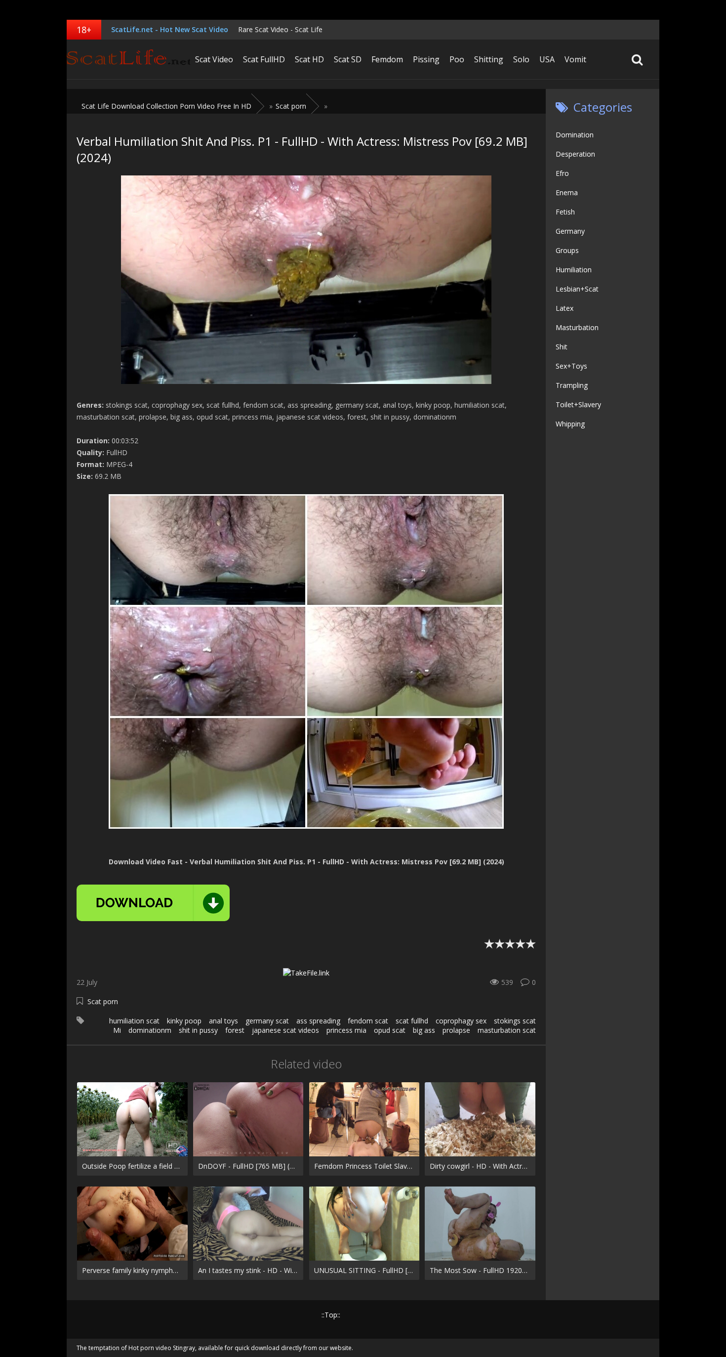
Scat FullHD (264, 59)
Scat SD (348, 59)
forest (234, 1030)
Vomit (575, 59)
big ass (424, 1030)
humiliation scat (134, 1020)
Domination (575, 134)
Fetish (565, 211)
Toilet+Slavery (578, 404)
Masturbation (577, 327)
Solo (521, 59)
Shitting (488, 59)
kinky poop (184, 1020)
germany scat (267, 1020)
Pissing (426, 59)
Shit (561, 346)
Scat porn (102, 1001)
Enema (567, 192)
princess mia (346, 1030)
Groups (567, 250)
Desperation (575, 154)
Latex (564, 308)
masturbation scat (507, 1030)
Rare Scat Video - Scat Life (280, 29)
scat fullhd (412, 1020)
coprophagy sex (461, 1020)
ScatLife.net (128, 59)
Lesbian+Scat (577, 289)
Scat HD (309, 59)
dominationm (149, 1030)
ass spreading (318, 1020)
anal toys (223, 1020)
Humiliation (574, 269)
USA (547, 59)
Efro (562, 173)
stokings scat (515, 1020)
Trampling (572, 385)
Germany (570, 231)
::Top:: (331, 1314)
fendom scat (368, 1020)
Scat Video (214, 59)
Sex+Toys (571, 366)
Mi (117, 1030)
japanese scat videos (285, 1030)
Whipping (570, 423)
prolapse (456, 1030)
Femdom (387, 59)
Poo (456, 59)
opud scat (389, 1030)
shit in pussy (198, 1030)
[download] (153, 903)
